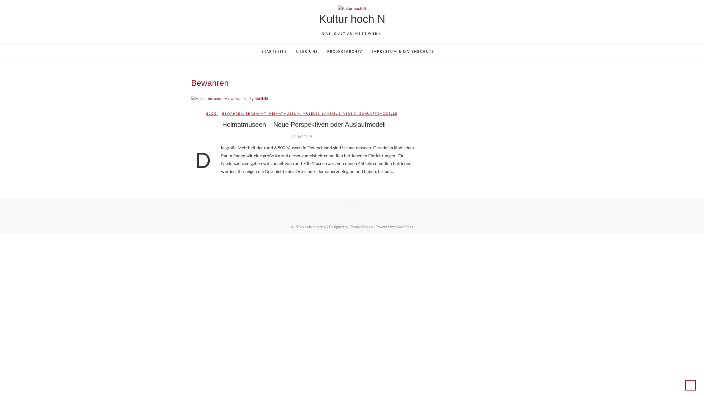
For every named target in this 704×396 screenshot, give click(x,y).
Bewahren (232, 113)
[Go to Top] (690, 385)
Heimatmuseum (284, 113)
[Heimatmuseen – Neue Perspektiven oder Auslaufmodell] (303, 99)
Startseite (274, 51)
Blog (211, 113)
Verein (350, 113)
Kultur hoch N (352, 19)
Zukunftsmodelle (378, 113)
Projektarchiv (344, 51)
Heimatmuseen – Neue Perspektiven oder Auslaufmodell (304, 124)
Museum (311, 113)
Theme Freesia (361, 227)
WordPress (404, 227)
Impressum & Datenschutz (403, 51)
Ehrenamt (256, 113)
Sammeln (331, 113)
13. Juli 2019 (302, 137)
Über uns (307, 51)
